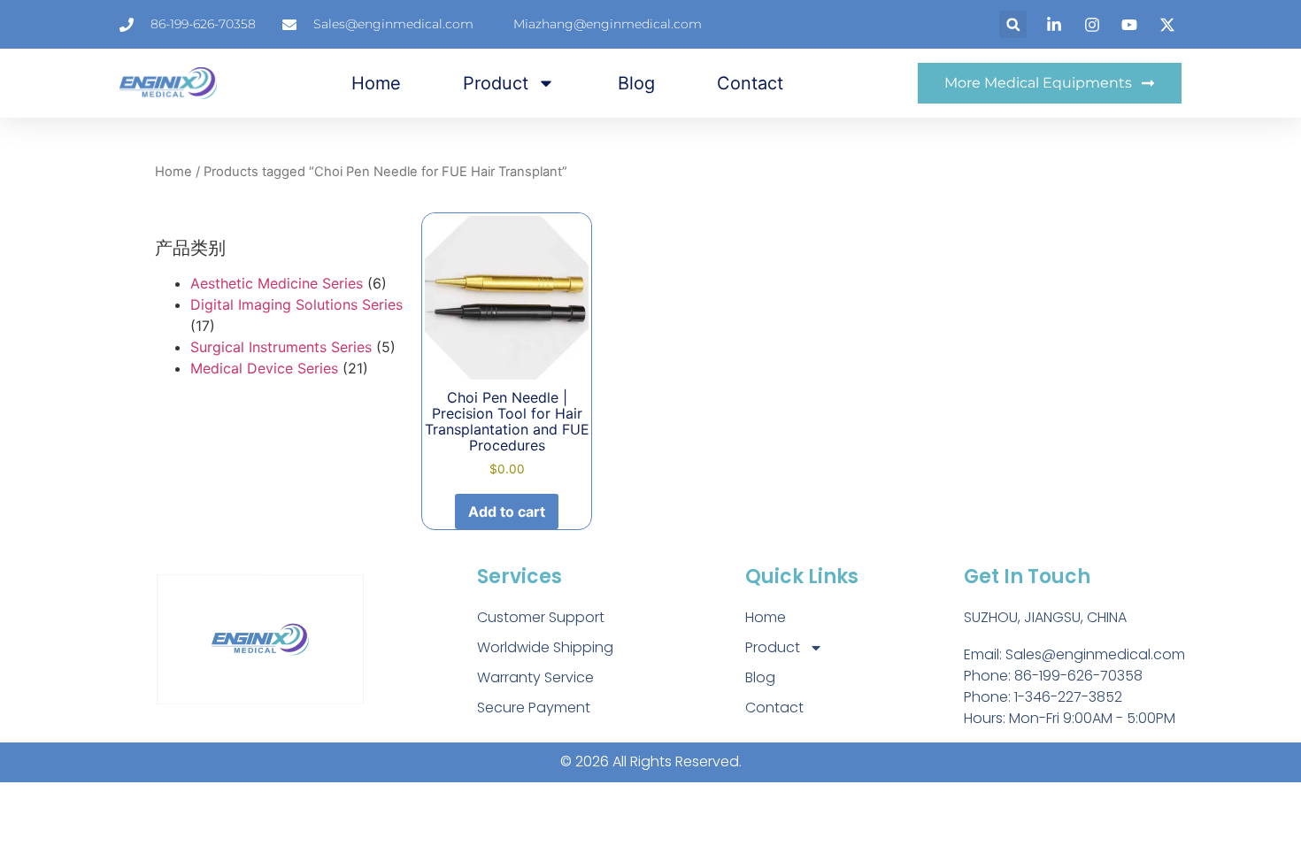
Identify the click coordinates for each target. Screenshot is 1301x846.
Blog (636, 83)
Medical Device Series (264, 368)
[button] (1013, 24)
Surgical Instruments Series (281, 347)
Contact (750, 83)
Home (376, 83)
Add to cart (506, 511)
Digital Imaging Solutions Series (296, 304)
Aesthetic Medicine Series (276, 283)
